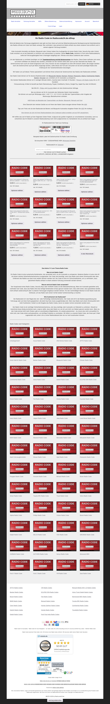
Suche (81, 4)
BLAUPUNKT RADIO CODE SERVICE (77, 684)
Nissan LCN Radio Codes (85, 80)
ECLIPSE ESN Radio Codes (49, 592)
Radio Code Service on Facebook (48, 680)
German (91, 4)
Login (60, 26)
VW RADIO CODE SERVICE (61, 684)
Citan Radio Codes (16, 605)
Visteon (70, 76)
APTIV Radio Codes (16, 588)
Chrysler (42, 78)
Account (87, 21)
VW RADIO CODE (50, 684)
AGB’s (39, 21)
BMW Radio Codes (16, 601)
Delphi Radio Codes (16, 614)
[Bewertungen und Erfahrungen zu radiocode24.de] (44, 674)
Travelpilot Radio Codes (80, 610)
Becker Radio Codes (16, 592)
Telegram (60, 145)
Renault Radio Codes (48, 601)
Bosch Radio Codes (16, 596)
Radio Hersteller (15, 21)
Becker (58, 76)
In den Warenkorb (87, 254)
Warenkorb (96, 21)
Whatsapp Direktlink (69, 140)
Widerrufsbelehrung (50, 21)
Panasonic (77, 76)
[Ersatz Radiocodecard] (58, 674)
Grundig (50, 88)
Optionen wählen (17, 190)
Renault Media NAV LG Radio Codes (84, 588)
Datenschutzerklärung (65, 21)
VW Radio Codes (46, 588)
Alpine (83, 76)
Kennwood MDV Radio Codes (81, 596)
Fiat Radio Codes (46, 596)
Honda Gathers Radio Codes (50, 605)
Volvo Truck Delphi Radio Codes (82, 592)
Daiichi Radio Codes (16, 610)
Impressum (78, 21)
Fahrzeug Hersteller (29, 21)
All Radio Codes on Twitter (63, 680)
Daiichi (36, 78)
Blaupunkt (52, 76)
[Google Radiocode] (68, 674)
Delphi (97, 76)
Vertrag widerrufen (55, 700)
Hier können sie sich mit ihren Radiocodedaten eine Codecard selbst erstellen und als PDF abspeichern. (55, 112)
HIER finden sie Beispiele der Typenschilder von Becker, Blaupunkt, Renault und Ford (55, 100)
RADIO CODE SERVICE (29, 684)
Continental (90, 76)
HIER (85, 104)
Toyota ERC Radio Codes (80, 601)
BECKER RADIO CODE (40, 684)
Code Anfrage (52, 26)
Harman (64, 76)
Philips (42, 88)
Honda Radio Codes (47, 610)
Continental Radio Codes (80, 605)
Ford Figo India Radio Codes (50, 614)
